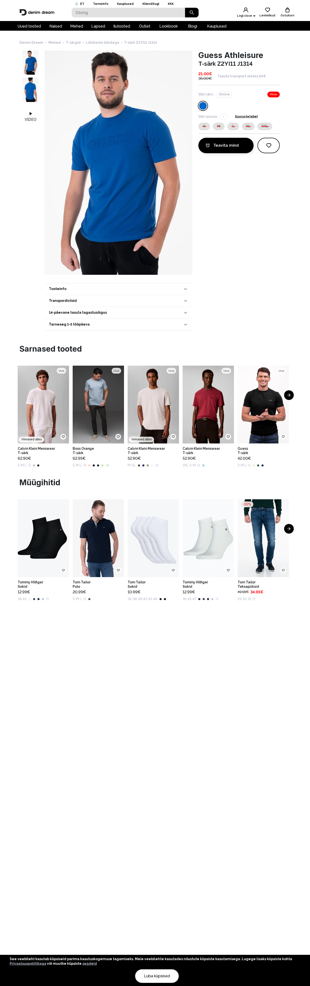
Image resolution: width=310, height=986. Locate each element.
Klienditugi (150, 4)
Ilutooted (121, 26)
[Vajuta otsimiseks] (192, 12)
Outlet (144, 26)
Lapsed (98, 26)
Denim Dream (31, 42)
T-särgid (73, 42)
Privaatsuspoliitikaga (28, 963)
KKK (171, 4)
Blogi (192, 26)
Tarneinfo (100, 4)
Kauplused (125, 4)
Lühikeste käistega (102, 42)
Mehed (76, 26)
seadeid (89, 963)
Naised (55, 26)
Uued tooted (29, 26)
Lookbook (168, 26)
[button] (118, 289)
